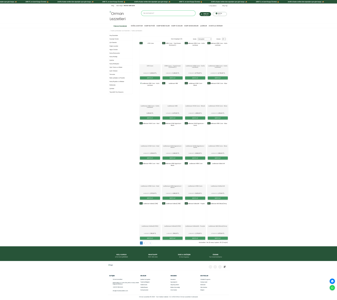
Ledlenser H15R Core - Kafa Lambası (195, 66)
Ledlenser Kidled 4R (218, 186)
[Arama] (192, 13)
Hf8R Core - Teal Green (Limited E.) (172, 66)
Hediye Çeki (203, 282)
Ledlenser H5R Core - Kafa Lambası (150, 106)
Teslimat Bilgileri (145, 282)
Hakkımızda (144, 285)
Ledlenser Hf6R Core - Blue (217, 146)
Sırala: (194, 39)
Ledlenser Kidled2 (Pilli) (150, 226)
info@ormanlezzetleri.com (120, 291)
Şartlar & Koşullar (145, 279)
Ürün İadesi (174, 290)
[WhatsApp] (332, 287)
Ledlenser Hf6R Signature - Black (172, 186)
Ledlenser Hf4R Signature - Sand (195, 146)
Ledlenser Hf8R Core (195, 186)
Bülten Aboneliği (175, 287)
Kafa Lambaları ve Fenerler (120, 31)
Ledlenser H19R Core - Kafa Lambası (217, 66)
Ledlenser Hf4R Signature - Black (172, 146)
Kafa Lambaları (137, 31)
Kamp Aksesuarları (191, 26)
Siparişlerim (174, 282)
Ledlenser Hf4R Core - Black (195, 106)
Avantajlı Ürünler (216, 26)
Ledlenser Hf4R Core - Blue (217, 106)
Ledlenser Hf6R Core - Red (150, 186)
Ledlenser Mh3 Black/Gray (217, 226)
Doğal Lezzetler (137, 26)
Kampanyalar (144, 290)
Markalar (203, 285)
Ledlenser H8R (173, 106)
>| (150, 243)
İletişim (202, 290)
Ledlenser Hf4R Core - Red (150, 146)
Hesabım (173, 279)
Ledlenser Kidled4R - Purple (195, 226)
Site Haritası (203, 287)
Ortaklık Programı (205, 279)
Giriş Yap (224, 6)
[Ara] (332, 281)
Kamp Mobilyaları (163, 26)
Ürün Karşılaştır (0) (176, 39)
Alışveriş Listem (175, 285)
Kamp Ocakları (177, 26)
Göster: (218, 39)
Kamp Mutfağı (149, 26)
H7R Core (150, 66)
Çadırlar (203, 26)
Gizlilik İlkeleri (144, 287)
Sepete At (150, 78)
